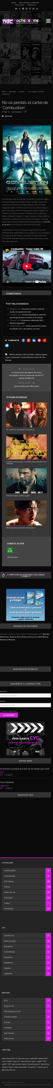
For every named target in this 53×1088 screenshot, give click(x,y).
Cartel (7, 357)
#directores (4, 637)
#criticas (25, 637)
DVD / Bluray (8, 881)
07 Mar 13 (5, 112)
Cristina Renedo (27, 357)
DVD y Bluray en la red (12, 1011)
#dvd (40, 637)
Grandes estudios (10, 1017)
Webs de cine (9, 1038)
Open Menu (48, 20)
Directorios (8, 957)
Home (4, 92)
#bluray (45, 637)
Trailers (7, 903)
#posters (46, 634)
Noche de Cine (39, 357)
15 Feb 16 (9, 788)
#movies (11, 639)
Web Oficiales (9, 1033)
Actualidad (12, 92)
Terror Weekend (7, 782)
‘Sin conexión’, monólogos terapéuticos (20, 430)
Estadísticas (8, 963)
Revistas (7, 1022)
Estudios (7, 968)
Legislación (8, 973)
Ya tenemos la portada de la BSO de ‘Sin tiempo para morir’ (25, 769)
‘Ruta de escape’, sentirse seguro (18, 496)
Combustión (15, 357)
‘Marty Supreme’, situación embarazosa (20, 528)
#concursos (33, 637)
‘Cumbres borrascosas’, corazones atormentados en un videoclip (26, 463)
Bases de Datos (10, 941)
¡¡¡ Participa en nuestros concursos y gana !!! (26, 575)
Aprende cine (9, 935)
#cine (19, 637)
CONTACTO (31, 5)
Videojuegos (8, 908)
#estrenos (4, 639)
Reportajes (8, 898)
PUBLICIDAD (19, 5)
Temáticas (4, 786)
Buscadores (8, 946)
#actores (13, 637)
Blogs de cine (9, 1006)
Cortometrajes (9, 876)
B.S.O (2, 772)
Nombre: (3, 691)
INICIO (13, 3)
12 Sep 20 (9, 775)
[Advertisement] (26, 57)
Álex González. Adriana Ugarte (35, 354)
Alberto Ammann (15, 354)
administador (16, 112)
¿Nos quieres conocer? (29, 3)
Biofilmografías (9, 870)
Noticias (21, 92)
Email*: (3, 701)
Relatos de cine (9, 892)
